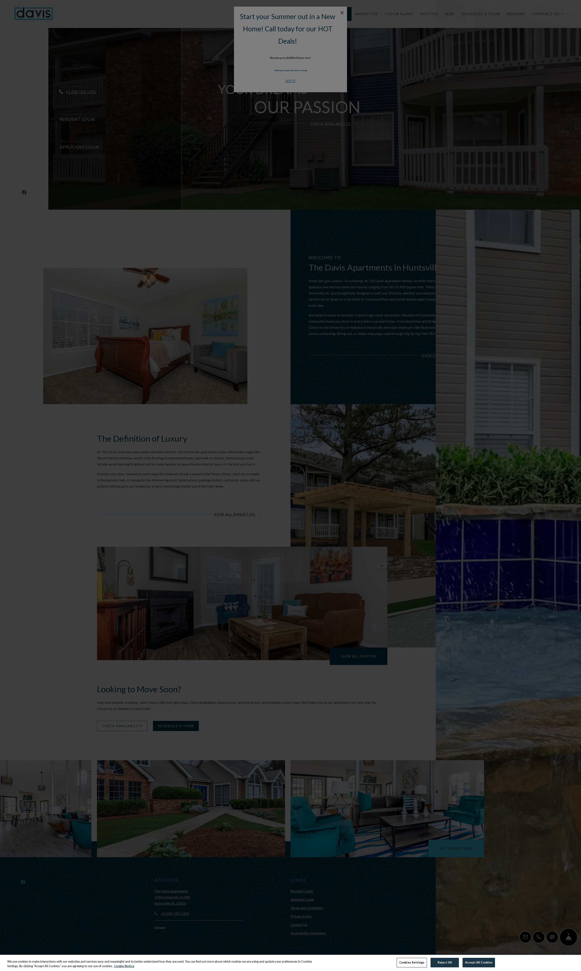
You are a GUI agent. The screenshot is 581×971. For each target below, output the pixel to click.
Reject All (445, 962)
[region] (290, 963)
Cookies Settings (411, 962)
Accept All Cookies (478, 962)
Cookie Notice (124, 966)
